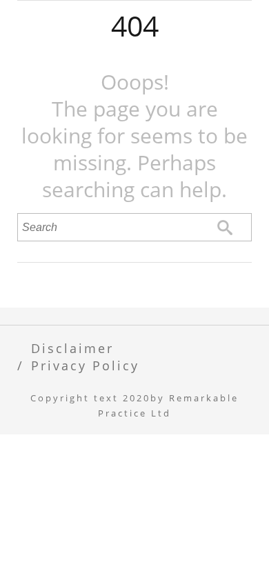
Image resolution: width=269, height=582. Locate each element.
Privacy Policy (85, 365)
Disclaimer (72, 348)
